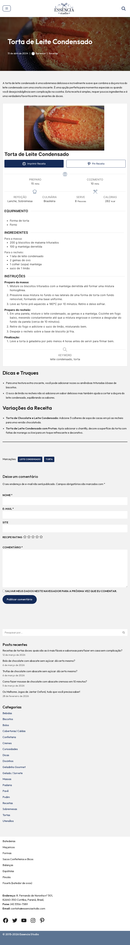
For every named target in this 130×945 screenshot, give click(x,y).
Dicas (6, 755)
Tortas (6, 815)
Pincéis (7, 877)
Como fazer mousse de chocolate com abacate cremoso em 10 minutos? (45, 681)
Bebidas (7, 713)
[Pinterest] (42, 920)
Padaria (7, 785)
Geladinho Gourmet (14, 767)
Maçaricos (9, 847)
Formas (7, 853)
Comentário (13, 547)
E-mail (8, 508)
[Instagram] (33, 920)
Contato (38, 941)
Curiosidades (10, 749)
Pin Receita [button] (97, 163)
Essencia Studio (29, 934)
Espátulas (8, 871)
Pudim (6, 797)
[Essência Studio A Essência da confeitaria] (65, 8)
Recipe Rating (12, 537)
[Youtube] (24, 920)
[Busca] (123, 8)
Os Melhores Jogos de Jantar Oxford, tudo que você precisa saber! (41, 691)
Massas (7, 779)
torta (49, 459)
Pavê (6, 791)
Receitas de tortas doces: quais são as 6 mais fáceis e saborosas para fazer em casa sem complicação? (62, 650)
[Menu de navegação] (7, 8)
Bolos (6, 725)
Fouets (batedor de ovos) (17, 883)
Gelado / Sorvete (13, 773)
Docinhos (8, 761)
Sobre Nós (21, 941)
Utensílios (8, 821)
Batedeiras (9, 841)
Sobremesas (10, 809)
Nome (8, 495)
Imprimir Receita (36, 163)
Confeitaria (9, 737)
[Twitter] (15, 920)
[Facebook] (6, 920)
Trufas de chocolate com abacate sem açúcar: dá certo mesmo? (40, 671)
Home (7, 941)
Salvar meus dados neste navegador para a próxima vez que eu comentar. (61, 591)
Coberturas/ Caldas (14, 731)
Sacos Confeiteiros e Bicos (18, 859)
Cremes (7, 743)
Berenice (41, 53)
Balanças (8, 865)
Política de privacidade (92, 941)
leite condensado (30, 459)
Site (5, 522)
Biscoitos (8, 719)
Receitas (53, 53)
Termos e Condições (60, 941)
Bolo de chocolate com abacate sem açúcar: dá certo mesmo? (39, 660)
